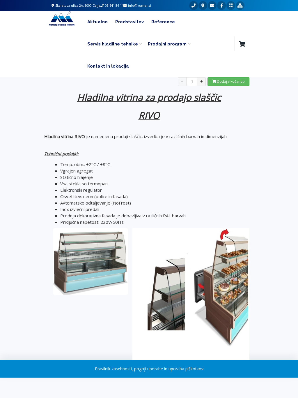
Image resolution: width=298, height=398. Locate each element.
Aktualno (97, 21)
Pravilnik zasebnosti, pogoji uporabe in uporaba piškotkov (149, 368)
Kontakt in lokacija (108, 66)
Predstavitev (129, 21)
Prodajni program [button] (167, 44)
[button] (241, 44)
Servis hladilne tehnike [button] (112, 44)
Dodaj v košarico (230, 81)
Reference (163, 21)
